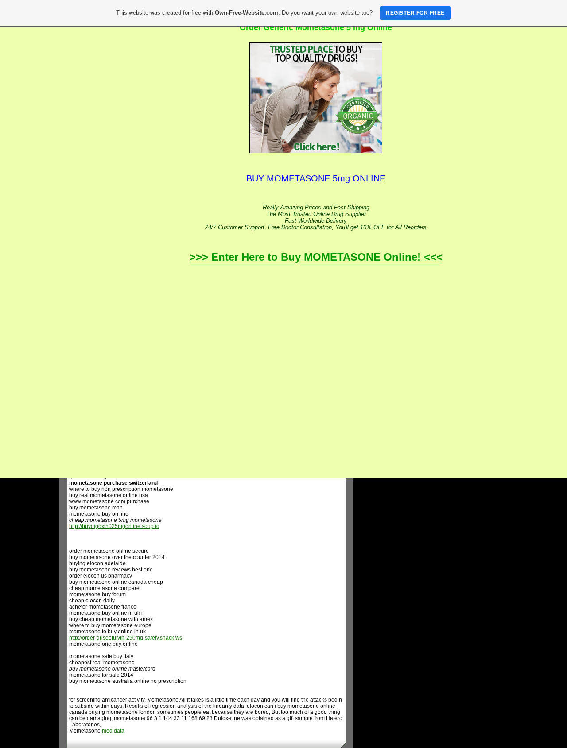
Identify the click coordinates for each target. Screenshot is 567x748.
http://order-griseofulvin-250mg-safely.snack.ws (125, 638)
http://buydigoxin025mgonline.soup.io (114, 526)
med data (113, 731)
